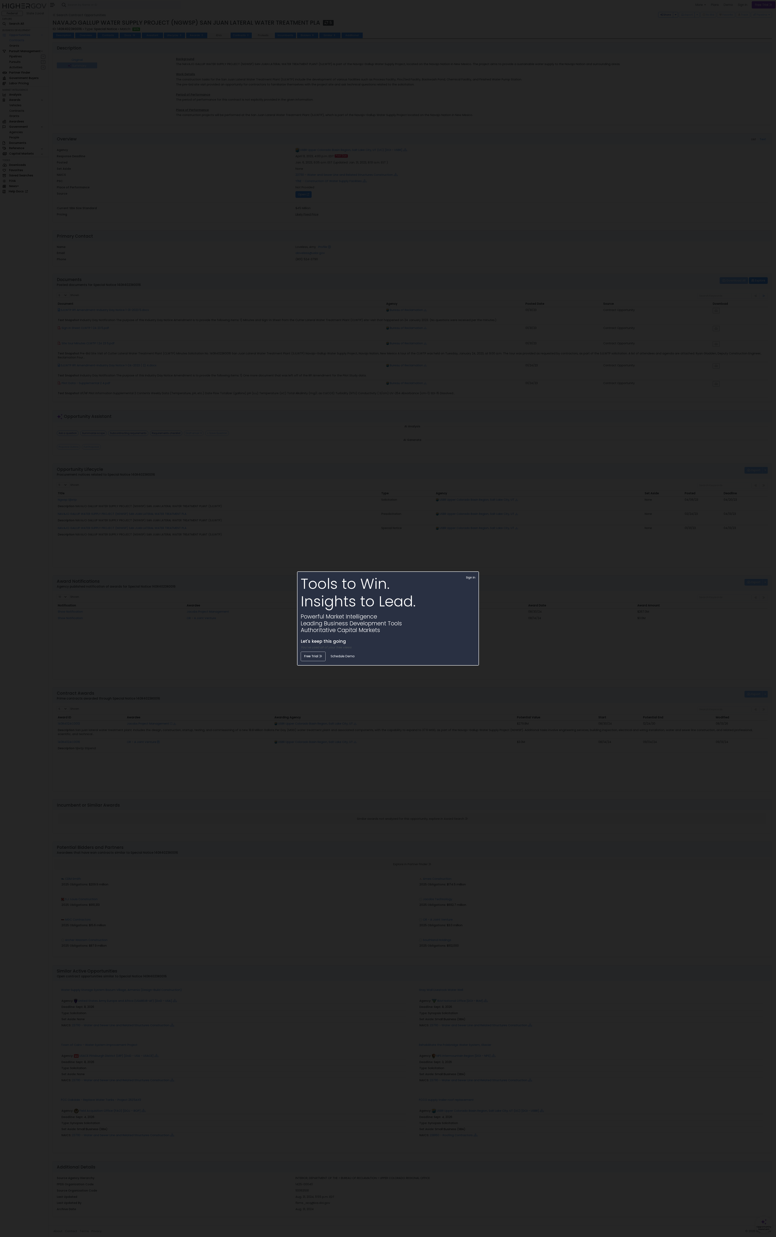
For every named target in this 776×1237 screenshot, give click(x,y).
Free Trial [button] (311, 656)
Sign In (470, 577)
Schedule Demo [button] (343, 656)
